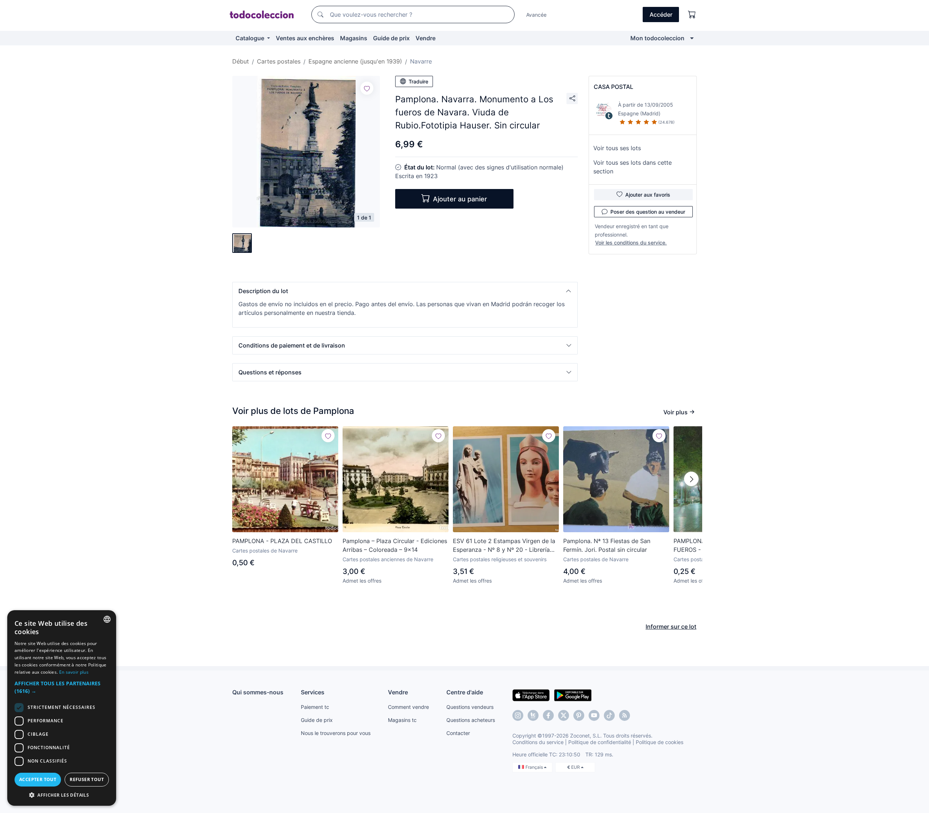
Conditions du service (538, 742)
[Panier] (692, 14)
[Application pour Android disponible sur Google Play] (573, 694)
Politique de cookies (659, 742)
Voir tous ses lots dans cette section (632, 167)
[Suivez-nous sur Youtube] (594, 715)
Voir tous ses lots (617, 148)
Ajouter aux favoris (647, 195)
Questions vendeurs (470, 707)
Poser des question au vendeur (647, 212)
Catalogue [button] (251, 38)
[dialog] (61, 708)
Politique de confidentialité (599, 742)
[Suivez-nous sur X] (563, 715)
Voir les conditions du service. (631, 242)
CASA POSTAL (613, 86)
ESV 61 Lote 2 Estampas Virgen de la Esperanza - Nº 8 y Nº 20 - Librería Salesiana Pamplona (504, 545)
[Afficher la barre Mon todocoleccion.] (691, 38)
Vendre (425, 38)
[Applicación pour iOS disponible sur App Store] (531, 694)
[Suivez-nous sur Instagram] (517, 715)
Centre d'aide (464, 692)
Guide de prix (391, 38)
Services (312, 692)
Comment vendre (408, 707)
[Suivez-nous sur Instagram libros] (533, 715)
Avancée (536, 15)
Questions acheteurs (470, 720)
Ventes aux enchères (305, 38)
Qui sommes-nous (257, 692)
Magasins (353, 38)
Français (534, 767)
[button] (405, 291)
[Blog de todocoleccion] (624, 715)
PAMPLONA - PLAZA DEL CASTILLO (282, 541)
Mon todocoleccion (657, 38)
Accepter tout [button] (37, 779)
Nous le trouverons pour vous (336, 733)
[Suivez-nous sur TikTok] (609, 715)
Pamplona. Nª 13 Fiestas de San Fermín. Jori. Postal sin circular (606, 545)
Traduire (418, 81)
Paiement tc (315, 707)
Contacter (458, 733)
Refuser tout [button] (87, 779)
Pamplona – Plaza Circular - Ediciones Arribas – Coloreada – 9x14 (395, 545)
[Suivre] (366, 88)
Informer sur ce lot (671, 626)
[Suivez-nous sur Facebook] (548, 715)
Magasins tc (402, 720)
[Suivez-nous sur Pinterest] (578, 715)
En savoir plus (74, 672)
